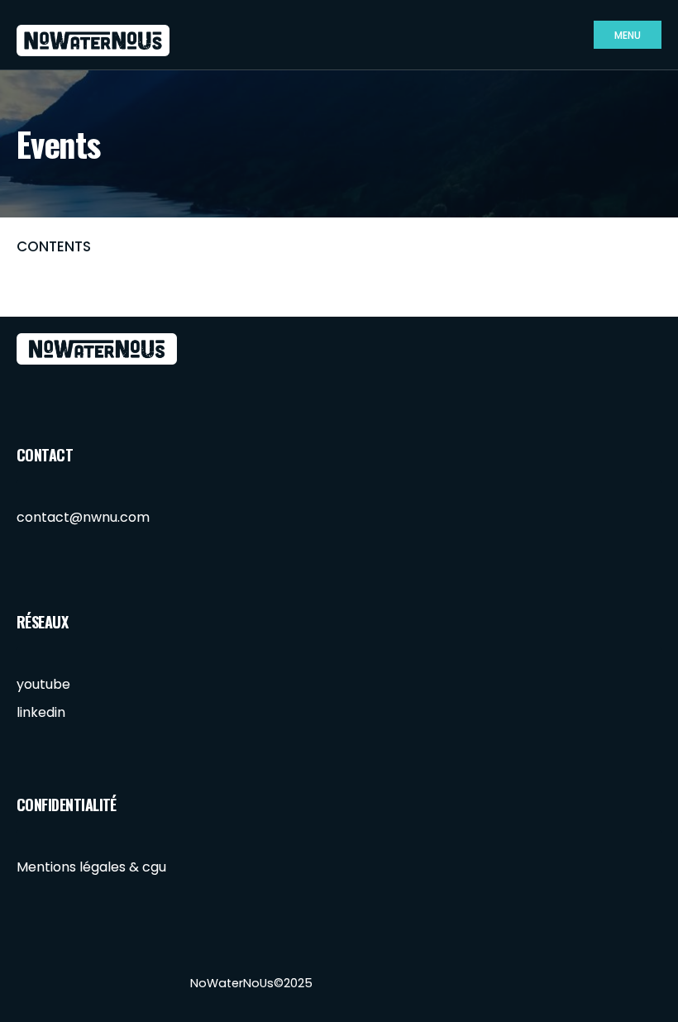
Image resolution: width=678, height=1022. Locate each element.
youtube (43, 684)
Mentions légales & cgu (91, 866)
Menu (627, 35)
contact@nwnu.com (83, 517)
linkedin (41, 712)
